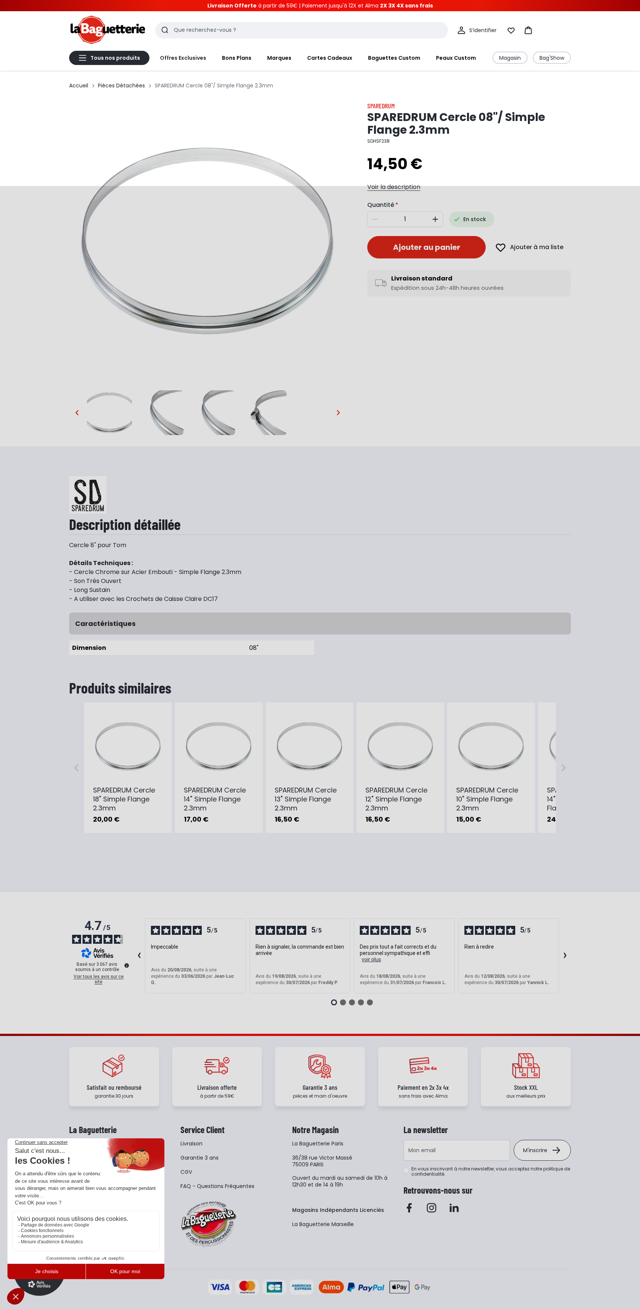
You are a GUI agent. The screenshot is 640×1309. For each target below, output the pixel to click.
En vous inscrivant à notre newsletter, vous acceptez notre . (490, 1171)
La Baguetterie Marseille (323, 1224)
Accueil (78, 85)
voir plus (371, 959)
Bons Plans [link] (236, 58)
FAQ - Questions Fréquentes (217, 1186)
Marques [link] (279, 58)
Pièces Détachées (121, 85)
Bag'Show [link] (551, 58)
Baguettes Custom (394, 58)
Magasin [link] (510, 58)
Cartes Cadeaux (329, 58)
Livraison (191, 1143)
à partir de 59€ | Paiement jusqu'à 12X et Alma (320, 5)
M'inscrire (535, 1150)
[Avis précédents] (139, 956)
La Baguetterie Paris (317, 1143)
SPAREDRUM (381, 106)
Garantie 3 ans (199, 1157)
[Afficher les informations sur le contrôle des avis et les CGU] (127, 965)
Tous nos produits (115, 58)
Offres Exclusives (183, 58)
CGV (186, 1172)
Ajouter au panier (426, 247)
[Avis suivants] (565, 956)
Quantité (380, 205)
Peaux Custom (456, 58)
